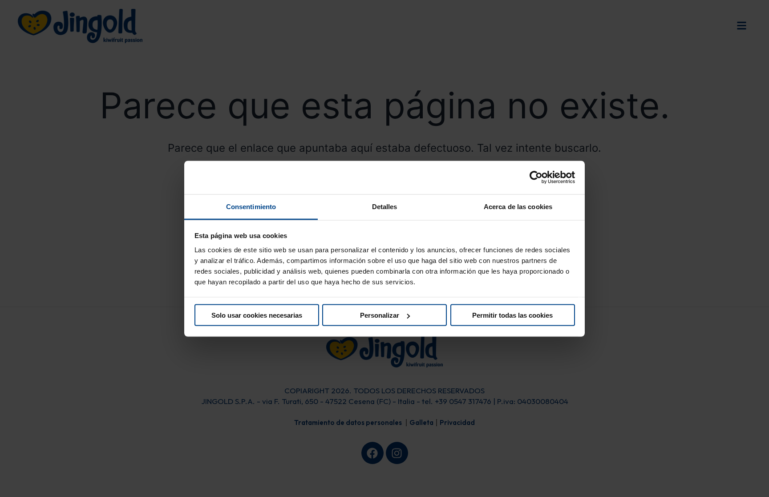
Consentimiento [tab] (251, 206)
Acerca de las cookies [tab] (518, 206)
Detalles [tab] (384, 206)
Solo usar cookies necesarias (256, 315)
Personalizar (379, 315)
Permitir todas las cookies (512, 315)
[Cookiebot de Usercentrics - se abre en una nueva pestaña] (536, 177)
